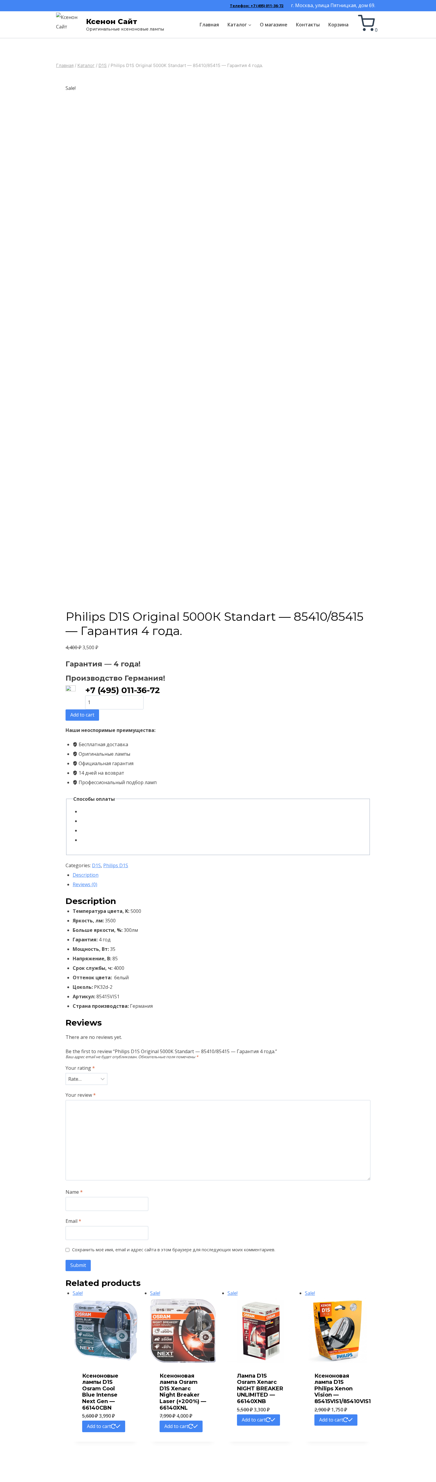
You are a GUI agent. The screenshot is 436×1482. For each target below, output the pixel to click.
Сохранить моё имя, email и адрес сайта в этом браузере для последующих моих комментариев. (173, 1249)
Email (73, 1221)
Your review (81, 1095)
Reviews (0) (85, 884)
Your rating (80, 1068)
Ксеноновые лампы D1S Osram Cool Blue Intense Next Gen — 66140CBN (100, 1392)
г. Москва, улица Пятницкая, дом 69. (333, 5)
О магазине (273, 24)
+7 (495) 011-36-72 (122, 690)
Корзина (338, 24)
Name (74, 1192)
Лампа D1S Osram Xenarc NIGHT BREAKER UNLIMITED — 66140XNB (260, 1389)
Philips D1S (115, 865)
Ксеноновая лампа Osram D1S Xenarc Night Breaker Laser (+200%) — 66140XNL (183, 1392)
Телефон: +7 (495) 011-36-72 (256, 5)
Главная (209, 24)
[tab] (221, 875)
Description (85, 875)
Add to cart (82, 714)
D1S (96, 865)
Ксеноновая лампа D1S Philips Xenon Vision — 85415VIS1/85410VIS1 (342, 1389)
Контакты (308, 24)
